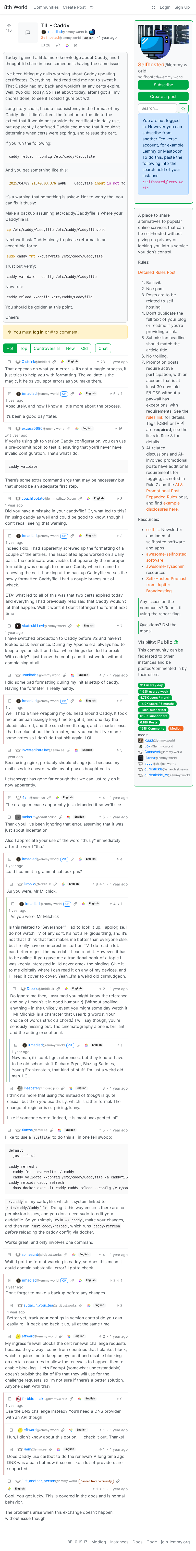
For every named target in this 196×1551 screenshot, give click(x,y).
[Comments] (28, 32)
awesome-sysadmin (165, 566)
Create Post (74, 7)
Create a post (163, 96)
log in (38, 332)
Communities (46, 7)
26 (48, 45)
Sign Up (182, 7)
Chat (103, 348)
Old (84, 348)
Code (151, 1541)
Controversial (47, 348)
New (70, 348)
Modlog (175, 728)
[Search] (154, 7)
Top (23, 348)
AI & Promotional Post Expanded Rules (164, 490)
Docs (137, 1541)
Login (165, 7)
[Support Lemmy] (91, 7)
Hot (10, 348)
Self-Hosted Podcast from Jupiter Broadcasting (166, 584)
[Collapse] (9, 362)
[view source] (75, 45)
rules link (154, 417)
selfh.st (153, 529)
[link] (58, 45)
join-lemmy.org (175, 1541)
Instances (119, 1541)
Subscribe (163, 84)
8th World (15, 7)
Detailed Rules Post (157, 272)
